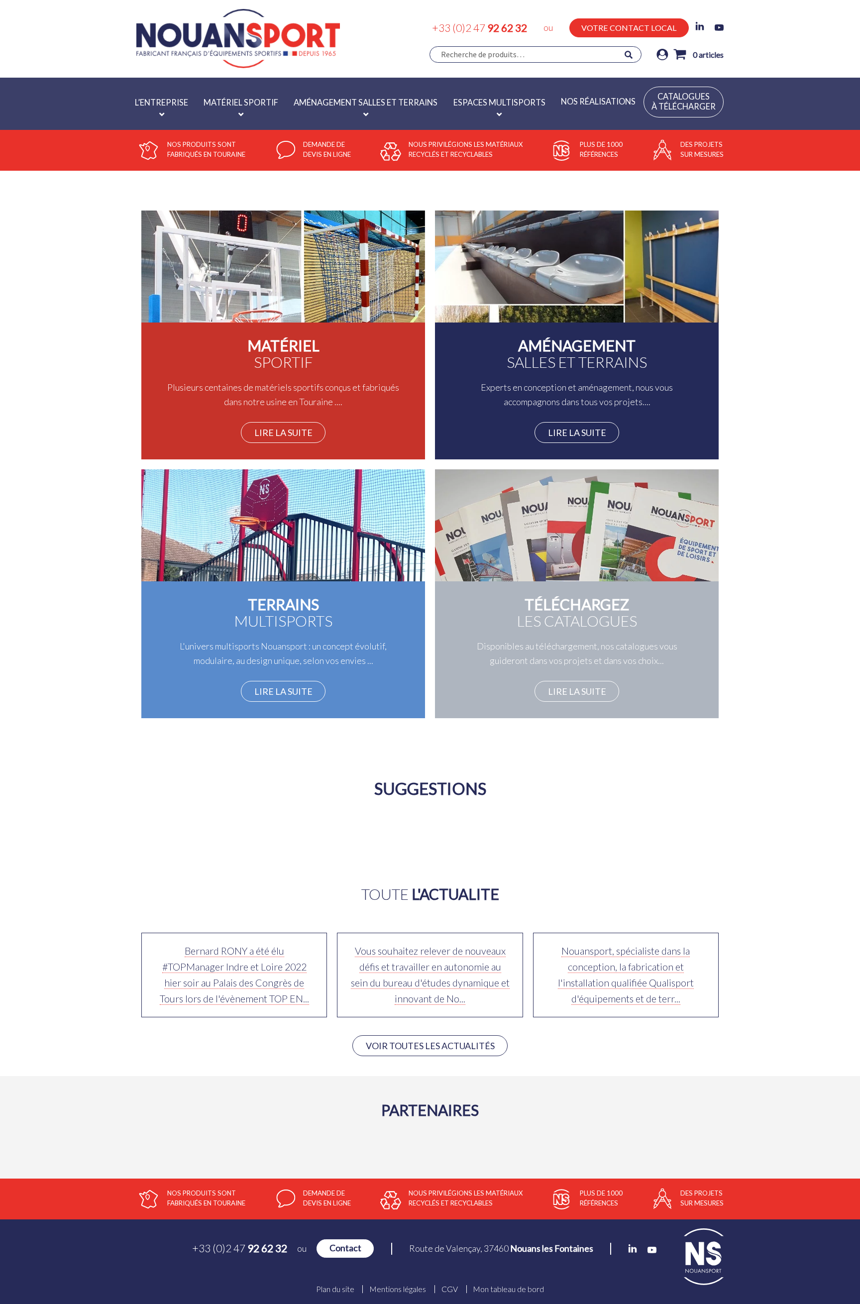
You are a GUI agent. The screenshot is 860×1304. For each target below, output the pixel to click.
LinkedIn (699, 26)
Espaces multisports (499, 103)
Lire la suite (283, 432)
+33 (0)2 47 (479, 27)
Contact (345, 1248)
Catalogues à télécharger (683, 101)
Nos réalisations (598, 102)
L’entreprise (161, 103)
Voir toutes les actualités (430, 1045)
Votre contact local (629, 27)
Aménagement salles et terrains (365, 103)
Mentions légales (397, 1289)
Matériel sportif (241, 103)
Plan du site (335, 1289)
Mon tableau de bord (508, 1289)
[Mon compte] (662, 54)
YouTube (719, 27)
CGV (449, 1289)
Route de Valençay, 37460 (501, 1248)
